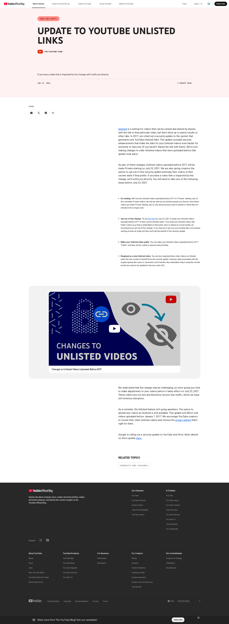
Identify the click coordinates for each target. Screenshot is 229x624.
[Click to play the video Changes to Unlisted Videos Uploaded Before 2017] (114, 329)
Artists (134, 558)
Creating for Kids (138, 573)
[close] (198, 618)
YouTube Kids (68, 558)
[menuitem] (184, 4)
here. (139, 438)
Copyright (67, 601)
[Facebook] (31, 113)
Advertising (101, 558)
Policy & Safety (53, 601)
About (31, 558)
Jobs (30, 568)
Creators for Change (174, 558)
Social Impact (171, 568)
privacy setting (183, 420)
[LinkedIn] (46, 113)
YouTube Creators (139, 500)
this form (151, 219)
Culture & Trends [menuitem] (84, 4)
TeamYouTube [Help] (140, 510)
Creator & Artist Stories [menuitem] (61, 4)
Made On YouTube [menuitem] (126, 4)
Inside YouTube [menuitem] (105, 4)
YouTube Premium (70, 573)
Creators (135, 563)
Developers (101, 563)
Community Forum (36, 582)
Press (31, 563)
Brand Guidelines (81, 601)
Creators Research (139, 577)
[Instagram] (40, 540)
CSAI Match (170, 563)
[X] (38, 113)
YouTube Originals (70, 568)
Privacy (96, 601)
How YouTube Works (36, 573)
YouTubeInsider (172, 529)
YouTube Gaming (172, 515)
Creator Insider (137, 505)
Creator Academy (138, 568)
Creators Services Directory (142, 582)
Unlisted (122, 129)
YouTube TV (171, 519)
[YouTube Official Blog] (14, 3)
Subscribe (220, 4)
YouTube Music (172, 524)
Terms (105, 601)
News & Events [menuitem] (38, 4)
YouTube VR (136, 587)
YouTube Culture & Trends (39, 577)
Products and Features (134, 465)
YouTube (135, 496)
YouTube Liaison (138, 515)
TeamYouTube (171, 510)
